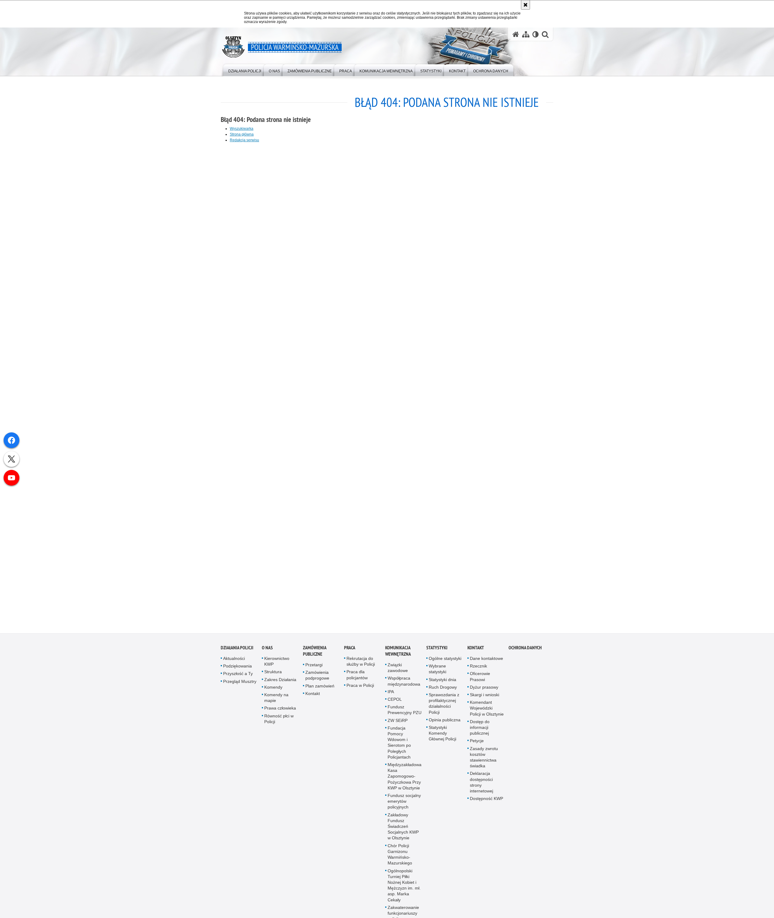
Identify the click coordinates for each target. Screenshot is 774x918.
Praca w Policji (360, 688)
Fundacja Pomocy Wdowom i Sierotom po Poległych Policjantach (399, 745)
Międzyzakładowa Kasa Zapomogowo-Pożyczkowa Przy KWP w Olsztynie (404, 779)
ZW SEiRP (398, 723)
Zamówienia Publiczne (314, 654)
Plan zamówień (319, 689)
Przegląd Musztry (239, 684)
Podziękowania (237, 669)
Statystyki (436, 651)
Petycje (477, 744)
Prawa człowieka (280, 711)
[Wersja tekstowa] (535, 34)
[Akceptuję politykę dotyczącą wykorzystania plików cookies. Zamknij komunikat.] (525, 5)
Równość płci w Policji (279, 721)
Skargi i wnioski (484, 697)
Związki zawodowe (398, 670)
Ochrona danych (525, 651)
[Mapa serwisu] (525, 34)
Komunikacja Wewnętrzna (398, 654)
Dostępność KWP (486, 801)
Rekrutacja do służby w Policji (360, 664)
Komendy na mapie (276, 700)
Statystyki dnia (442, 682)
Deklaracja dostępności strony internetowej (481, 785)
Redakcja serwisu (244, 140)
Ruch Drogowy (443, 690)
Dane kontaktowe (486, 661)
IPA (391, 694)
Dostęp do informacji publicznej (479, 730)
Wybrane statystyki (437, 672)
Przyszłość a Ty (238, 676)
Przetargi (314, 667)
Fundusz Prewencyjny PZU (404, 713)
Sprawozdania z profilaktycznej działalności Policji (444, 706)
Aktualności (234, 661)
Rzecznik (478, 669)
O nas (267, 651)
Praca (349, 651)
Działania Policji (237, 651)
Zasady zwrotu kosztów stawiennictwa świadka (484, 760)
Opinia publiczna (444, 722)
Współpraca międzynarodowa (404, 684)
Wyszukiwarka (241, 128)
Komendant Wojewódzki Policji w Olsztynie (487, 711)
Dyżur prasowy (484, 690)
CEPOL (395, 702)
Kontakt (312, 696)
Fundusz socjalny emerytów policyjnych (404, 804)
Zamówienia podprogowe (317, 678)
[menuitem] (245, 69)
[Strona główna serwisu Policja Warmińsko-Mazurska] (515, 34)
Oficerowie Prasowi (480, 679)
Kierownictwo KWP (276, 664)
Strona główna (242, 134)
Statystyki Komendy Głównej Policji (442, 736)
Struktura (273, 675)
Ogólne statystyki (445, 661)
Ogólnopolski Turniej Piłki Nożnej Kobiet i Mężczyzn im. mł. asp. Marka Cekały (404, 888)
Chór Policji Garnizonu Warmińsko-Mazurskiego (400, 857)
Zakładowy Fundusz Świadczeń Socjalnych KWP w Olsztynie (403, 829)
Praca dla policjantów (357, 678)
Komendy (273, 690)
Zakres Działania (280, 682)
